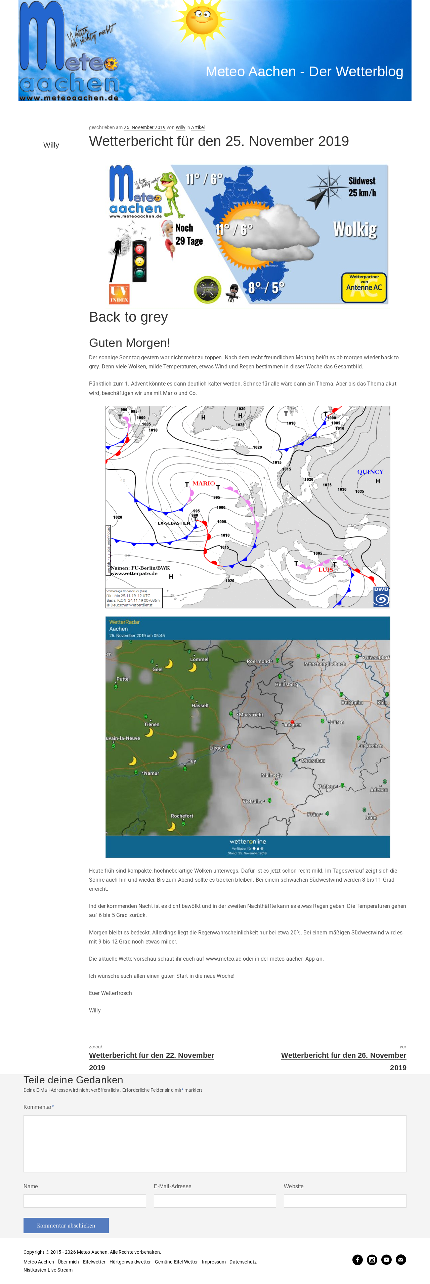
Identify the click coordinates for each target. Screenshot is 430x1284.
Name (31, 1186)
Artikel (198, 127)
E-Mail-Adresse (172, 1186)
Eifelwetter (94, 1262)
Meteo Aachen (39, 1262)
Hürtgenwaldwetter (130, 1262)
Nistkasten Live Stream (48, 1270)
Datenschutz (243, 1262)
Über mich (68, 1262)
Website (294, 1186)
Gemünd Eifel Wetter (176, 1262)
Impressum (214, 1262)
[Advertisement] (143, 112)
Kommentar (39, 1107)
